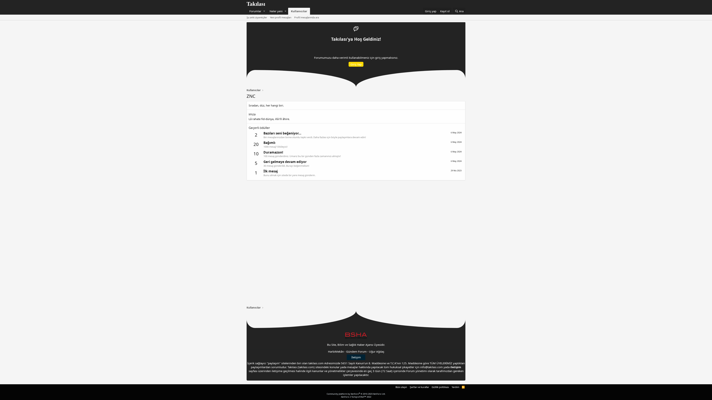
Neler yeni (276, 11)
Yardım (455, 387)
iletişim (455, 367)
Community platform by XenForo (356, 393)
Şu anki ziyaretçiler (257, 17)
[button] (264, 11)
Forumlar (255, 11)
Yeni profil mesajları (280, 17)
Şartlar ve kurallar (419, 387)
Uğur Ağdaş (376, 351)
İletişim (356, 357)
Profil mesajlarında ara (306, 17)
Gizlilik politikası (440, 387)
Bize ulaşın (401, 387)
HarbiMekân (336, 351)
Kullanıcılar (299, 11)
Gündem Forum (356, 351)
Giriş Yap (356, 64)
